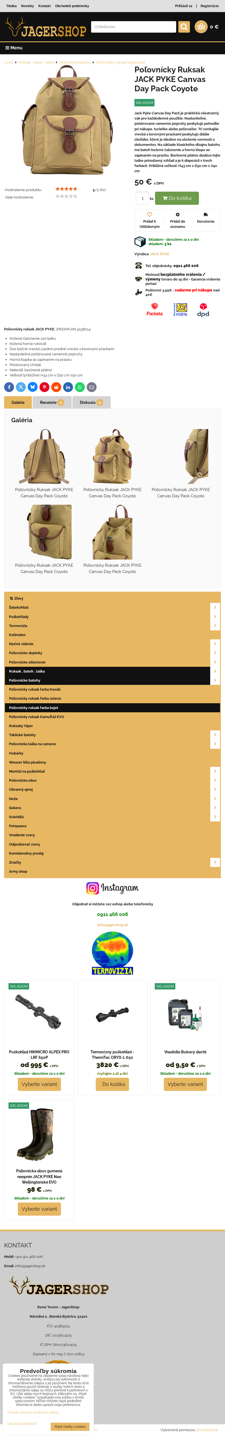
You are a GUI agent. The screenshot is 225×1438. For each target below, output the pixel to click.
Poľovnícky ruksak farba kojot (33, 708)
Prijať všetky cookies (70, 1427)
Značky (15, 862)
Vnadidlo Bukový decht (185, 1052)
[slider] (66, 189)
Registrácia (210, 6)
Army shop (18, 871)
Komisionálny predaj (26, 853)
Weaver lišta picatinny (27, 762)
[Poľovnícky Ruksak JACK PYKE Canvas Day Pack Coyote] (67, 120)
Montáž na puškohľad (27, 771)
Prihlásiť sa (183, 6)
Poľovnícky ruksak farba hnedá (34, 689)
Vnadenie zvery (22, 835)
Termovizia (18, 626)
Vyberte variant (39, 1084)
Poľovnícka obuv (23, 780)
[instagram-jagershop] (112, 894)
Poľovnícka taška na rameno (32, 744)
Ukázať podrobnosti (22, 1424)
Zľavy (18, 598)
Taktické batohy (22, 735)
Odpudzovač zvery (24, 844)
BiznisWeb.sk (207, 1430)
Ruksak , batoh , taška (27, 671)
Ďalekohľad (18, 607)
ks (152, 199)
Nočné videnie (21, 644)
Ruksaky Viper (21, 726)
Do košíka (179, 198)
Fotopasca (17, 826)
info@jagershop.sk (112, 925)
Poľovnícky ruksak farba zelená (35, 698)
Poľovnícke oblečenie (27, 662)
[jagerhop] (58, 1299)
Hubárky (16, 753)
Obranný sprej (21, 789)
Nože (13, 799)
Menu (15, 47)
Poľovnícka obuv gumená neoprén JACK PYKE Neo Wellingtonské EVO (39, 1176)
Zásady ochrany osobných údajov (33, 1412)
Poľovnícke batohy (24, 680)
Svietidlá (16, 817)
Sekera (15, 808)
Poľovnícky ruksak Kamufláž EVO (36, 717)
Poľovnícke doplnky (25, 653)
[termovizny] (112, 973)
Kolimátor (17, 635)
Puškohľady (19, 617)
